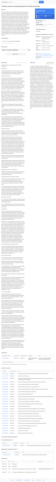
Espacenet (44, 56)
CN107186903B (5, 373)
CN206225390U (5, 401)
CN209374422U (5, 384)
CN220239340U (5, 416)
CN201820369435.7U (6, 445)
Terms (33, 480)
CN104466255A (5, 406)
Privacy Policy (38, 480)
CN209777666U (5, 398)
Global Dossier (49, 56)
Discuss (37, 58)
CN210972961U (5, 408)
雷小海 (41, 22)
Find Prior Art (48, 15)
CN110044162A (5, 391)
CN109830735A (5, 420)
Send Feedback (19, 480)
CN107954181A (5, 396)
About (12, 480)
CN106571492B (5, 378)
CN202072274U (5, 418)
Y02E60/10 (6, 41)
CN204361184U (5, 428)
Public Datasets (27, 480)
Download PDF (40, 15)
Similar (38, 17)
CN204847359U (5, 430)
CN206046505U (5, 386)
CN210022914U (5, 423)
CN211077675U (5, 376)
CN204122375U (5, 381)
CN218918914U (5, 394)
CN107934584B (5, 389)
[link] (11, 41)
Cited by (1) (40, 53)
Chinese (44, 20)
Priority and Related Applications (47, 55)
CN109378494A (5, 358)
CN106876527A (5, 411)
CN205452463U (5, 433)
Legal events (45, 53)
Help (44, 480)
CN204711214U (5, 413)
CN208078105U (5, 403)
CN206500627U (5, 425)
